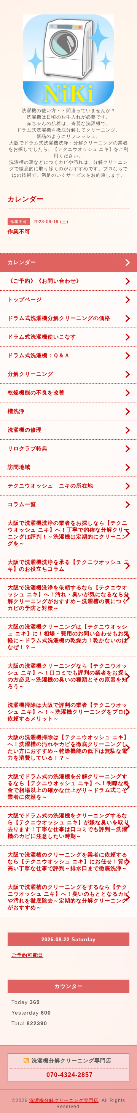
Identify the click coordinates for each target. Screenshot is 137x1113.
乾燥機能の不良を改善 (36, 392)
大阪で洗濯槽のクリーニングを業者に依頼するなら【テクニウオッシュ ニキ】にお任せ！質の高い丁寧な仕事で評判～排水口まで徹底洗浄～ (68, 861)
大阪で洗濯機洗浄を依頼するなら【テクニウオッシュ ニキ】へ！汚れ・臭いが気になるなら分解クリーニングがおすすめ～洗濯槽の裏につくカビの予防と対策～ (68, 597)
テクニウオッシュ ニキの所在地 (50, 486)
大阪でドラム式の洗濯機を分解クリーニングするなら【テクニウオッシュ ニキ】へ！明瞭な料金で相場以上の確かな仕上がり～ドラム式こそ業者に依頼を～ (68, 786)
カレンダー (22, 262)
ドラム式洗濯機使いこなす (42, 337)
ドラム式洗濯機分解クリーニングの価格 (59, 318)
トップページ (25, 299)
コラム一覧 (22, 504)
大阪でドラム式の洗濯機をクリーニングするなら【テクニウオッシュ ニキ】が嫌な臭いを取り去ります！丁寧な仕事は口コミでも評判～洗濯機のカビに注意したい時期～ (68, 825)
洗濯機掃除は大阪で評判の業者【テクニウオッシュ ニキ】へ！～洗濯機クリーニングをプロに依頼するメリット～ (68, 712)
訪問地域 (19, 467)
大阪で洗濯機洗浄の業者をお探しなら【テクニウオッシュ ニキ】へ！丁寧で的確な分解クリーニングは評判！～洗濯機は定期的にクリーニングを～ (68, 533)
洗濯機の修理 (25, 430)
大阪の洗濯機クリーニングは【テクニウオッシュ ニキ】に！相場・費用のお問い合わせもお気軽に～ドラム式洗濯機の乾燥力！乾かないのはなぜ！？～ (68, 637)
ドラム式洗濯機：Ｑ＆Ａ (39, 355)
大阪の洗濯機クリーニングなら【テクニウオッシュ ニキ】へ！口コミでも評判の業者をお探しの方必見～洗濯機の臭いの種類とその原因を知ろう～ (68, 676)
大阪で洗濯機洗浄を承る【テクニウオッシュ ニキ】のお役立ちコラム (68, 565)
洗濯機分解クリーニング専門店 (64, 1100)
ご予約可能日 (27, 955)
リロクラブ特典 (28, 448)
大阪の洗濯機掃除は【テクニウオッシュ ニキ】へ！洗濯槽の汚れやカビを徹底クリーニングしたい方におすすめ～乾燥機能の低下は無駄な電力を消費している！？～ (68, 747)
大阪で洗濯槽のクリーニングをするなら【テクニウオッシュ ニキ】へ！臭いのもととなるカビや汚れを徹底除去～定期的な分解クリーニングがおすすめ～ (68, 897)
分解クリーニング (30, 374)
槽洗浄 (16, 411)
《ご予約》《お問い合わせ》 (45, 281)
